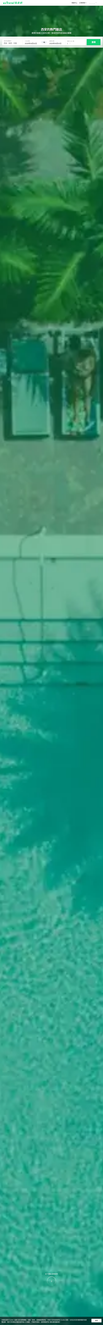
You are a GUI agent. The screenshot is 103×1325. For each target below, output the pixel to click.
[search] (32, 43)
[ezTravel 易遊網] (12, 3)
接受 (96, 1320)
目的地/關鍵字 (7, 41)
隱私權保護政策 (55, 1322)
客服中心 (74, 3)
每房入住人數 (70, 41)
